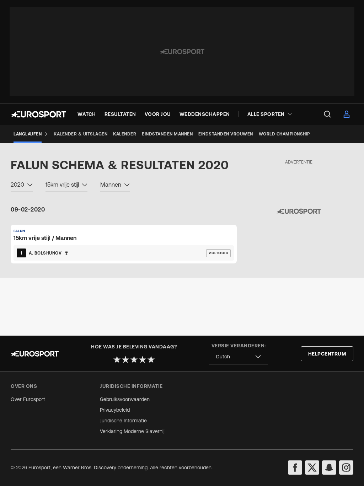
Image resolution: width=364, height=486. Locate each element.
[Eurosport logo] (38, 114)
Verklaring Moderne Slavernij (132, 431)
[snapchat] (329, 467)
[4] (142, 359)
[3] (134, 359)
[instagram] (346, 467)
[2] (125, 359)
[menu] (327, 114)
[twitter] (312, 467)
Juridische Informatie (123, 420)
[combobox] (22, 185)
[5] (151, 359)
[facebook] (295, 467)
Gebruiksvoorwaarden (125, 399)
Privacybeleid (115, 410)
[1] (117, 359)
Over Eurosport (28, 399)
